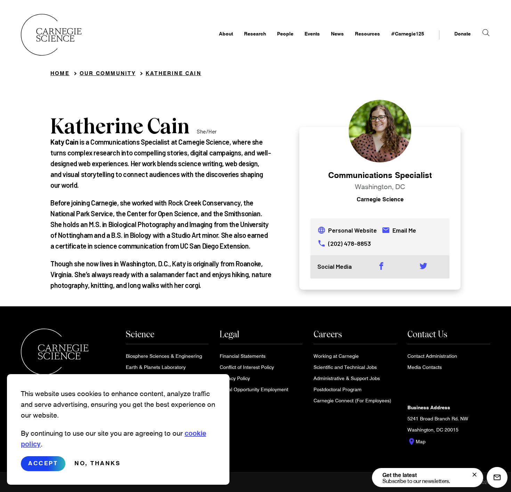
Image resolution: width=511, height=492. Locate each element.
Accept (43, 463)
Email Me (399, 230)
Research (255, 33)
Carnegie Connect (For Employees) (352, 400)
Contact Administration (432, 356)
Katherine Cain (173, 73)
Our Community (108, 73)
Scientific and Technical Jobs (345, 367)
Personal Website (347, 230)
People (285, 33)
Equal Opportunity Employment (254, 389)
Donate (462, 33)
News (337, 33)
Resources (367, 33)
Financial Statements (243, 356)
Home (60, 73)
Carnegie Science (380, 199)
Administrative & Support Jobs (347, 378)
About (226, 33)
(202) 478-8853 (344, 243)
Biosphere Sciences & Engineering (164, 356)
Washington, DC (380, 186)
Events (312, 33)
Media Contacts (424, 367)
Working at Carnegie (336, 356)
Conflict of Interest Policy (247, 367)
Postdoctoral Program (338, 389)
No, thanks (97, 463)
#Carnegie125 (407, 33)
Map (416, 441)
